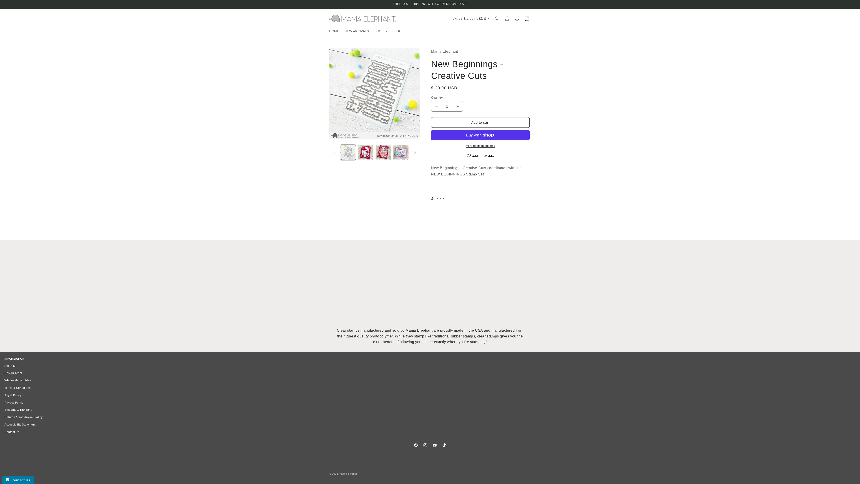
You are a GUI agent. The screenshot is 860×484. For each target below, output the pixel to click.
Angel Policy (12, 395)
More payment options (480, 145)
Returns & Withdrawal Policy (23, 417)
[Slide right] (415, 153)
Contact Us (11, 432)
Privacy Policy (13, 402)
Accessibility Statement (20, 424)
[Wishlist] (517, 19)
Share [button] (440, 198)
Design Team (13, 373)
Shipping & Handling (18, 409)
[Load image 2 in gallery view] (365, 152)
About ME (10, 365)
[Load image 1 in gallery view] (348, 152)
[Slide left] (334, 153)
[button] (381, 31)
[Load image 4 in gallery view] (400, 152)
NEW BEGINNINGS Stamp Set (457, 174)
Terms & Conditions (17, 387)
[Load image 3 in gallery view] (383, 152)
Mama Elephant (349, 473)
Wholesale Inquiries (17, 380)
